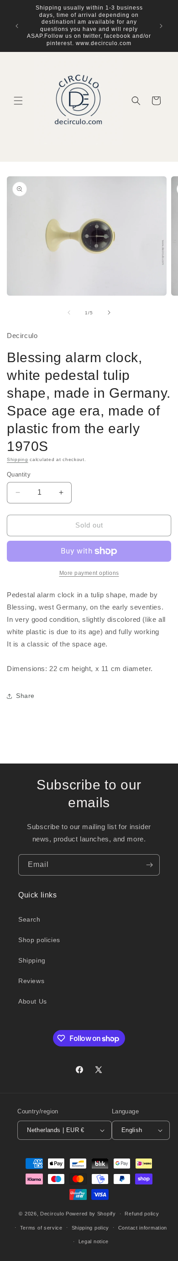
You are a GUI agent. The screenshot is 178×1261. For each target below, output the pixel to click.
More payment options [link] (89, 573)
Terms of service (41, 1227)
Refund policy (142, 1213)
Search (29, 919)
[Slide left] (69, 312)
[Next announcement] (161, 26)
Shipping (17, 459)
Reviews (31, 980)
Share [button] (25, 695)
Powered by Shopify (91, 1213)
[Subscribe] (149, 865)
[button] (18, 101)
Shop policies (39, 939)
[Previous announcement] (17, 26)
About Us (32, 1001)
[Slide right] (109, 312)
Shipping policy (91, 1227)
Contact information (142, 1227)
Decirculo (52, 1213)
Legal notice (94, 1241)
